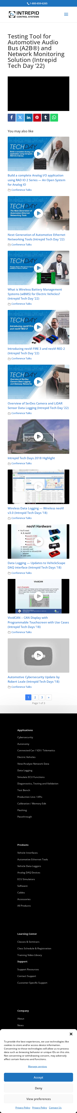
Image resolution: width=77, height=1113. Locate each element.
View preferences (38, 1099)
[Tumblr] (46, 118)
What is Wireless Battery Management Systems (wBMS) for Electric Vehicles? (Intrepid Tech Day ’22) (35, 294)
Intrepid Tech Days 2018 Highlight (31, 458)
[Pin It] (37, 118)
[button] (71, 1034)
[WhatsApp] (54, 118)
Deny (38, 1088)
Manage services (37, 1066)
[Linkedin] (29, 118)
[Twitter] (20, 118)
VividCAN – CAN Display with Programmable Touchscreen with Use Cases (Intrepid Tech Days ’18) (38, 622)
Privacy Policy (22, 1107)
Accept (38, 1077)
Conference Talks (21, 190)
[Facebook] (12, 118)
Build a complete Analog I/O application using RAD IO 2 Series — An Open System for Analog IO (36, 179)
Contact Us (55, 1107)
